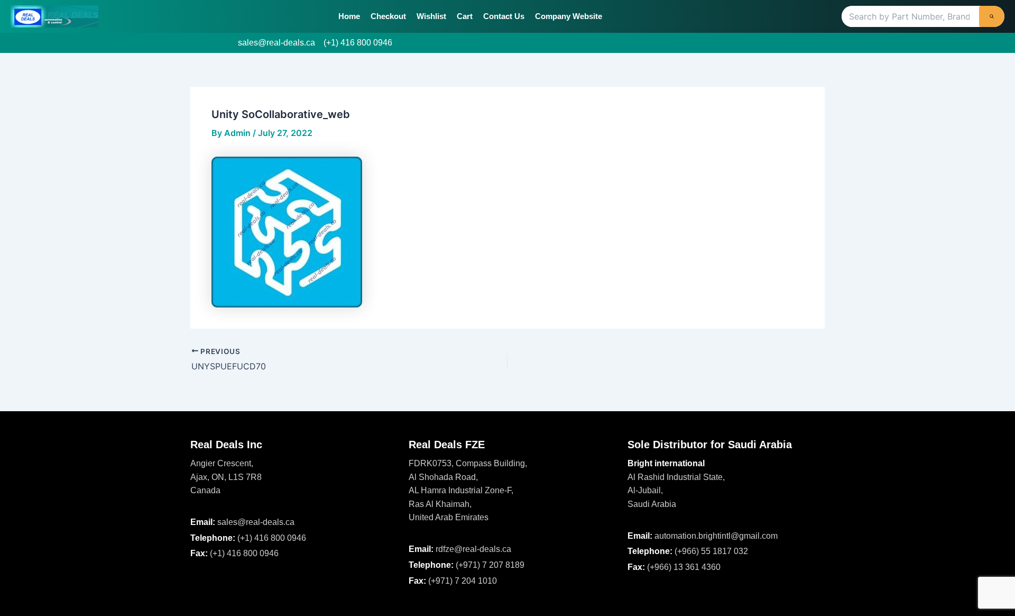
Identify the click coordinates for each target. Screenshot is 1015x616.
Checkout (388, 16)
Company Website (568, 16)
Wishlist (431, 16)
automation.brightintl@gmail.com (716, 535)
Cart (465, 16)
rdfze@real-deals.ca (473, 549)
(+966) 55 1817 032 (711, 551)
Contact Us (503, 16)
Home (349, 16)
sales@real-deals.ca (276, 42)
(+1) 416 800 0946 (358, 42)
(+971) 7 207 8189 (490, 564)
